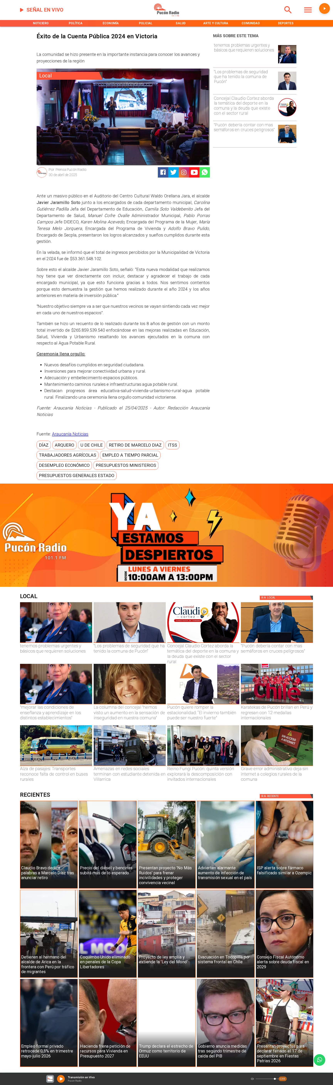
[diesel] (108, 888)
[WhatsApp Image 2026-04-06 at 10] (203, 765)
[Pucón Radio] (288, 15)
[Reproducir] (324, 8)
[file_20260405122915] (56, 765)
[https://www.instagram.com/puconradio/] (183, 172)
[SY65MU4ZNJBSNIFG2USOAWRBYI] (130, 765)
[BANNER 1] (166, 586)
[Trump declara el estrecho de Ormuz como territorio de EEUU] (167, 1066)
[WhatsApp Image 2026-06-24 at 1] (287, 89)
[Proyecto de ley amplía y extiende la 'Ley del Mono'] (167, 977)
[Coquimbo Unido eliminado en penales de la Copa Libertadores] (108, 977)
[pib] (226, 1066)
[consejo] (285, 977)
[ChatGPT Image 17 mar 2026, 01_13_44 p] (277, 765)
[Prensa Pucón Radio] (42, 177)
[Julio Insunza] (287, 142)
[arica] (49, 977)
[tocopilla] (226, 977)
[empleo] (49, 1066)
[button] (44, 445)
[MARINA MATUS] (287, 63)
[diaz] (49, 888)
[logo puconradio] (166, 15)
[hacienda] (108, 1066)
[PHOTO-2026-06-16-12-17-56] (287, 116)
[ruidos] (167, 888)
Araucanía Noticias (70, 433)
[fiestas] (285, 1066)
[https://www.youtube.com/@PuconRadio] (194, 172)
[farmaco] (285, 888)
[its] (226, 888)
